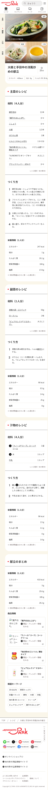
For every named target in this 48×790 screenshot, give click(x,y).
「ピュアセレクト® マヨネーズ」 (20, 322)
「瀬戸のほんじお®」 (17, 118)
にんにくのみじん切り (18, 141)
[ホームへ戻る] (9, 3)
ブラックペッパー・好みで (19, 164)
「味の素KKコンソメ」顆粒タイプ (18, 148)
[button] (32, 3)
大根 (11, 129)
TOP (3, 720)
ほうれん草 (13, 135)
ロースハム (13, 315)
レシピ (12, 720)
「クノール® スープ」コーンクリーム (24, 447)
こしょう (12, 123)
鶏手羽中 (12, 112)
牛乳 (11, 460)
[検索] (24, 3)
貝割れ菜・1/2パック (17, 310)
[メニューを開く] (44, 3)
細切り (39, 349)
